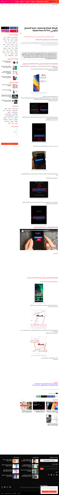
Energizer (5, 48)
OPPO (12, 39)
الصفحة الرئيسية (55, 25)
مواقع (12, 121)
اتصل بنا (2, 493)
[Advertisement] (29, 15)
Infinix (12, 41)
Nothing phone (10, 55)
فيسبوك (5, 117)
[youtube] (51, 475)
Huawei (16, 39)
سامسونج (48, 4)
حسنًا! (49, 491)
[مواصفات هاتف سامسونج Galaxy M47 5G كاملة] (15, 78)
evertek (8, 52)
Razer (16, 53)
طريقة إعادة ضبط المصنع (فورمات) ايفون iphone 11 (53, 424)
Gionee (11, 50)
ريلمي (13, 4)
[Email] (37, 396)
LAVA (7, 50)
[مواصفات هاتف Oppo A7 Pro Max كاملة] (16, 461)
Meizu (16, 46)
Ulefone (16, 52)
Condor (6, 46)
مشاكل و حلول (14, 110)
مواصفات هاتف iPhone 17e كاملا (6, 85)
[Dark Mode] (5, 2)
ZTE (16, 4)
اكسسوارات (5, 119)
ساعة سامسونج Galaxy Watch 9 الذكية (6, 62)
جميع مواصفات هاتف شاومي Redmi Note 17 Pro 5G (26, 460)
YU (8, 53)
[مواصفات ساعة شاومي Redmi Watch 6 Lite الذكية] (35, 477)
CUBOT (16, 55)
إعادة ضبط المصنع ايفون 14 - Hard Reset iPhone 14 (39, 411)
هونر (29, 4)
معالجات (16, 121)
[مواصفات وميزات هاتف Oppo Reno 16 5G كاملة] (16, 471)
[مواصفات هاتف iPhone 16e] (15, 91)
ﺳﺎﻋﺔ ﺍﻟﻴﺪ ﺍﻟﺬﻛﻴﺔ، (14, 112)
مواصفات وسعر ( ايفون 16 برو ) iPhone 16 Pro (6, 101)
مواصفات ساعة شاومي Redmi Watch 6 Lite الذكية (26, 476)
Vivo (5, 37)
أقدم (21, 452)
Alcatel (8, 44)
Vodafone (12, 53)
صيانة (9, 123)
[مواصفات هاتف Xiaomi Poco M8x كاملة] (35, 471)
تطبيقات (21, 1)
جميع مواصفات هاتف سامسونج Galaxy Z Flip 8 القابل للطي (6, 72)
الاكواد (16, 116)
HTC (10, 46)
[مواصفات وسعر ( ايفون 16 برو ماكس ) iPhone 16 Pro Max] (15, 97)
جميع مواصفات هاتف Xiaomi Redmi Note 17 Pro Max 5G (26, 465)
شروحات (16, 1)
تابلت (4, 110)
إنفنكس (26, 4)
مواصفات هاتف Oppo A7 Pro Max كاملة (7, 460)
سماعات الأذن (7, 121)
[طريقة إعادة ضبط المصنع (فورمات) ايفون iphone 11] (52, 419)
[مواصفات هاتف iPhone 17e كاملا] (15, 86)
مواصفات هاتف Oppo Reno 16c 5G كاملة (7, 476)
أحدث (56, 452)
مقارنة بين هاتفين (8, 114)
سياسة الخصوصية (8, 493)
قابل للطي (15, 119)
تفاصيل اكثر (52, 489)
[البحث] (2, 2)
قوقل (19, 4)
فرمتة (51, 25)
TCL (4, 50)
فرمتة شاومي (51, 393)
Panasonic (15, 50)
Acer (5, 53)
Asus (6, 42)
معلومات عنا (14, 493)
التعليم (16, 123)
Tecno (14, 42)
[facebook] (57, 475)
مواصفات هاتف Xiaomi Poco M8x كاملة (26, 470)
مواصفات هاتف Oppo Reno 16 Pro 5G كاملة (7, 465)
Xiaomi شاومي (14, 37)
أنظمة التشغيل (15, 114)
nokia (5, 41)
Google (16, 48)
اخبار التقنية (15, 117)
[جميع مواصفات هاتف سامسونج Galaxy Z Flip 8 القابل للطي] (15, 73)
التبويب (27, 1)
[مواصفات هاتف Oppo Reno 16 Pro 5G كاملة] (16, 466)
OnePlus (9, 4)
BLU (13, 46)
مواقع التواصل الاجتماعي (9, 116)
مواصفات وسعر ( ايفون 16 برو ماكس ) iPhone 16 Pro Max (6, 96)
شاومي (42, 4)
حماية (13, 123)
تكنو (6, 4)
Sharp (12, 52)
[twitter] (54, 475)
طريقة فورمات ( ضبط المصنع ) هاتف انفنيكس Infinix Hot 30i (52, 412)
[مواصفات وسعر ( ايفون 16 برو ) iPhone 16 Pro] (15, 102)
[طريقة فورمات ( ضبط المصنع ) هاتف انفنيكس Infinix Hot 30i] (52, 406)
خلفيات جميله (8, 110)
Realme (4, 39)
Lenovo (10, 42)
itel (6, 55)
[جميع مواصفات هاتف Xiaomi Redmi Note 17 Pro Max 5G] (35, 466)
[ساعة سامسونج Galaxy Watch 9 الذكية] (15, 63)
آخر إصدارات (10, 119)
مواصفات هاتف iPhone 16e (6, 90)
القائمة (32, 1)
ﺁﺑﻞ (11, 117)
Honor (8, 39)
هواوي (33, 4)
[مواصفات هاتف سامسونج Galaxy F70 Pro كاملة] (15, 68)
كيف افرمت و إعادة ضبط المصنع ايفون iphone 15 (27, 411)
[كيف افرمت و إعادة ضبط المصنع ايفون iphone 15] (26, 406)
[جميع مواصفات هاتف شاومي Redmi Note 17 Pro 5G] (35, 461)
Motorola (15, 41)
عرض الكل (21, 399)
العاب (9, 117)
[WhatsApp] (40, 396)
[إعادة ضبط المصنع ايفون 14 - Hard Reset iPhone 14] (39, 406)
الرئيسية (46, 1)
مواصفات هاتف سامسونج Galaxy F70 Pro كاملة (6, 67)
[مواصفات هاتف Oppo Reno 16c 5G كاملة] (16, 477)
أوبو (38, 4)
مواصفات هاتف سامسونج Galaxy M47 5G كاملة (6, 77)
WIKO (9, 48)
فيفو (36, 4)
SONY (16, 44)
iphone (4, 44)
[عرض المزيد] (35, 396)
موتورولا (22, 4)
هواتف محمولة (40, 1)
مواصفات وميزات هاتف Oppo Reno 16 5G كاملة (7, 470)
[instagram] (49, 475)
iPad (12, 48)
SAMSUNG (9, 37)
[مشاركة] (21, 33)
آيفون (45, 4)
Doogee (3, 52)
